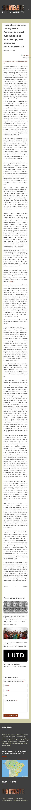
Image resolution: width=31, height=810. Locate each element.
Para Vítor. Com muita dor (11, 664)
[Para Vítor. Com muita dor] (15, 656)
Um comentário (22, 646)
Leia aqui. (11, 281)
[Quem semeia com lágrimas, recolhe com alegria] (15, 633)
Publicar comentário (11, 715)
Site (6, 695)
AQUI (26, 800)
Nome (7, 685)
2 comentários (22, 666)
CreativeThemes (6, 808)
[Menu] (28, 9)
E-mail (7, 690)
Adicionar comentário (11, 700)
